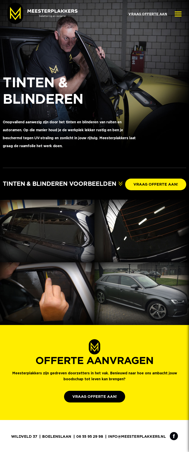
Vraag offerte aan (147, 14)
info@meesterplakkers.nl (137, 437)
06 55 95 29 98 (89, 437)
